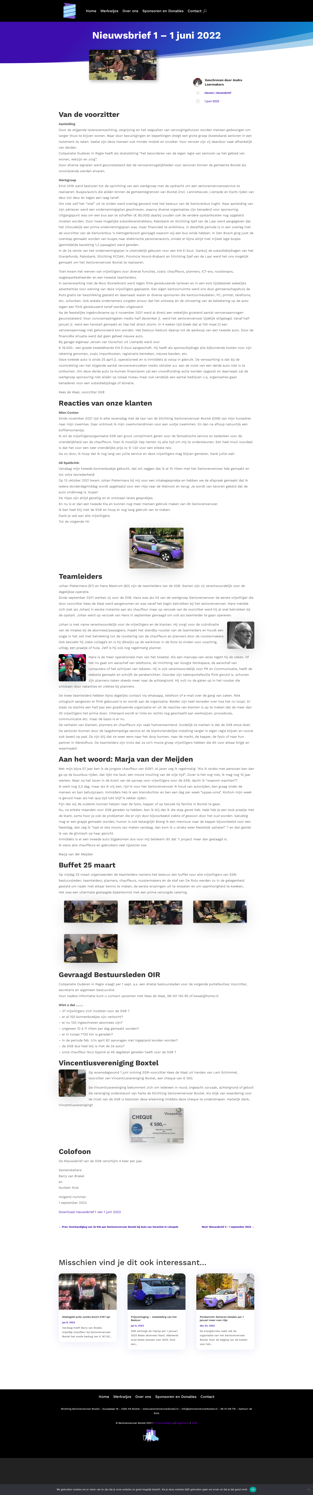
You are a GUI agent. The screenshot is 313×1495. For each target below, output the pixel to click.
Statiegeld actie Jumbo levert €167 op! (86, 1316)
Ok (253, 1489)
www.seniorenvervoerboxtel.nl (160, 1408)
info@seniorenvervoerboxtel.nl (199, 1408)
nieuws (209, 93)
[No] (308, 1489)
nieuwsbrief (223, 93)
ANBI (194, 1423)
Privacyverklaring (164, 1423)
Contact (194, 11)
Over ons (130, 11)
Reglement (182, 1423)
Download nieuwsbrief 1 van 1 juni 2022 (90, 1212)
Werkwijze (109, 11)
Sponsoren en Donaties (163, 11)
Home (91, 11)
